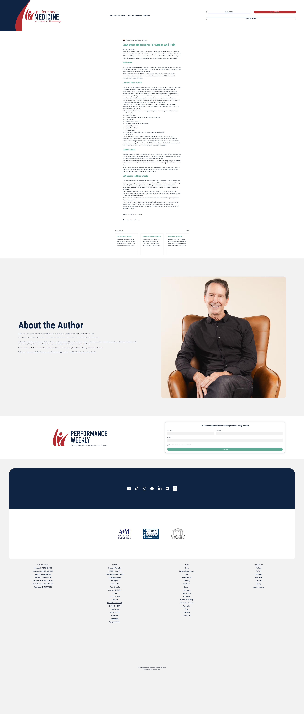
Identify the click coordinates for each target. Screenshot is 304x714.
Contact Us (186, 615)
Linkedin (259, 580)
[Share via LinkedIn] (131, 220)
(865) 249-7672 (48, 580)
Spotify (258, 584)
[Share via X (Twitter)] (127, 220)
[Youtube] (129, 488)
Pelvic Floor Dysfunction (175, 236)
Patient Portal (186, 577)
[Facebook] (152, 488)
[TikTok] (136, 488)
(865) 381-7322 (48, 584)
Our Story (187, 580)
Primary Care (126, 214)
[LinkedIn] (159, 488)
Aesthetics (186, 606)
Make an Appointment (186, 571)
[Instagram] (144, 488)
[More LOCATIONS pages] (149, 15)
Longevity (186, 596)
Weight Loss (186, 593)
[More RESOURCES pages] (141, 15)
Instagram (258, 574)
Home (187, 568)
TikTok (258, 571)
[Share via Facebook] (123, 220)
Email (169, 437)
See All (187, 230)
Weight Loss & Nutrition (136, 214)
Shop (186, 574)
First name (170, 430)
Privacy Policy (148, 669)
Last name (219, 430)
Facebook (258, 577)
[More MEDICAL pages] (126, 15)
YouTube (259, 568)
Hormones (186, 590)
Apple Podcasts (258, 587)
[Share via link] (135, 220)
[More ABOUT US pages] (119, 15)
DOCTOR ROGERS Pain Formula (152, 236)
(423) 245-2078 (47, 568)
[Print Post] (139, 220)
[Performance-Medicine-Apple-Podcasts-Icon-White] (175, 488)
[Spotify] (167, 488)
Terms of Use (156, 669)
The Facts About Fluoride (124, 236)
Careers (186, 587)
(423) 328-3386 (48, 571)
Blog (186, 609)
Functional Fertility (186, 600)
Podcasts (187, 612)
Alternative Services (187, 603)
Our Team (186, 584)
